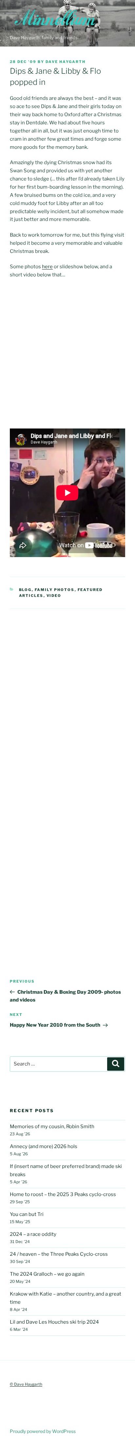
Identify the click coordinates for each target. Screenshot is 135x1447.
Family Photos (55, 589)
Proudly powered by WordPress (43, 1431)
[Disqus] (67, 690)
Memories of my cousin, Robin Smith (52, 1126)
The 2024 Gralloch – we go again (47, 1274)
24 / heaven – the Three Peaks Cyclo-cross (59, 1254)
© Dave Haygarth (26, 1384)
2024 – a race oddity (33, 1234)
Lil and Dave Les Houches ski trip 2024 (54, 1322)
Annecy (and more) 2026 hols (43, 1146)
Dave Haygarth (66, 61)
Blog (25, 589)
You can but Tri (27, 1214)
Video (54, 595)
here (47, 267)
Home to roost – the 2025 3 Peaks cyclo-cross (63, 1194)
